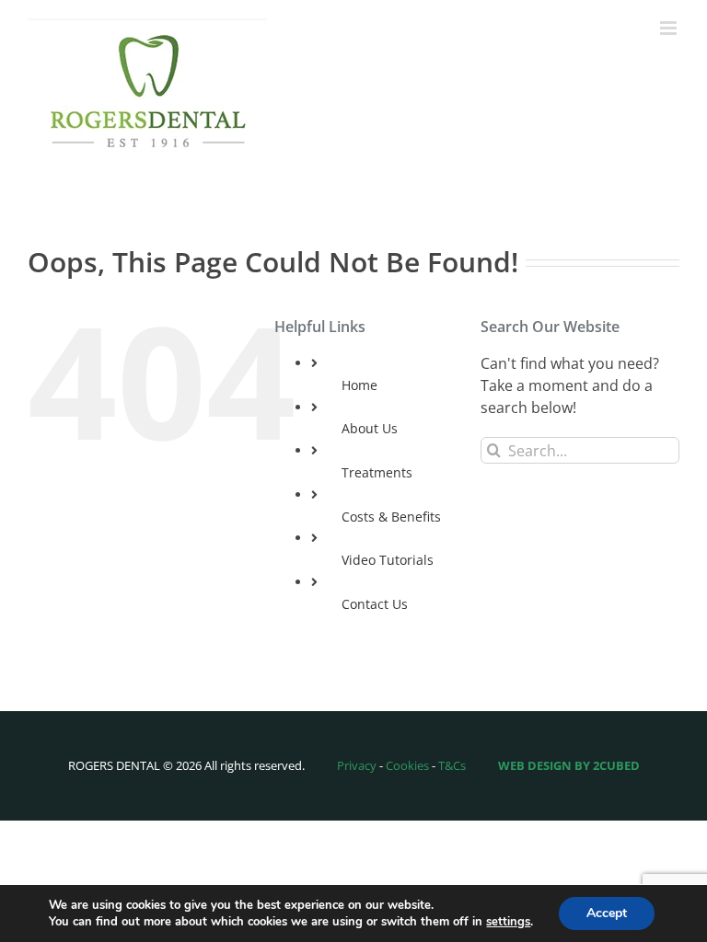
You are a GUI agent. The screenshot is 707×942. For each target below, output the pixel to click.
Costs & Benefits (391, 516)
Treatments (377, 472)
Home (359, 385)
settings (508, 921)
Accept (606, 913)
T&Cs (452, 765)
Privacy (357, 765)
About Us (370, 428)
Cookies (407, 765)
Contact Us (375, 604)
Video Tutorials (388, 560)
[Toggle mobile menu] (669, 28)
